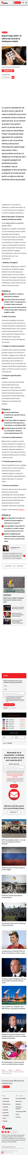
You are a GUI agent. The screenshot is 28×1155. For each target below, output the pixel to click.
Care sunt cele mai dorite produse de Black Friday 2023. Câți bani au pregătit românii (14, 309)
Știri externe (6, 1104)
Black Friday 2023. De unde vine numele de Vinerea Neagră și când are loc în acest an (13, 520)
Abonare (14, 786)
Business (6, 1112)
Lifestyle (5, 1110)
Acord (17, 1114)
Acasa (3, 1070)
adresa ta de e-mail (14, 764)
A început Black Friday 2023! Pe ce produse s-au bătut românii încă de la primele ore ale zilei (13, 528)
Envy (16, 1148)
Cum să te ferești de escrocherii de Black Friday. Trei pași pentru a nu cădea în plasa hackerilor (14, 302)
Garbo (12, 1148)
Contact (18, 1117)
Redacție (18, 1104)
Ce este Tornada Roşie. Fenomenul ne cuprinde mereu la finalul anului (13, 414)
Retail (18, 1148)
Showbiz (5, 1107)
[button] (23, 3)
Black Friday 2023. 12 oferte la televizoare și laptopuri (13, 295)
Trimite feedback (9, 704)
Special (5, 1121)
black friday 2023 (8, 565)
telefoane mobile (20, 565)
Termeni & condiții (21, 1111)
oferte (14, 565)
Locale (10, 1070)
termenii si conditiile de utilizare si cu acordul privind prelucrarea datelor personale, (15, 775)
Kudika (8, 1148)
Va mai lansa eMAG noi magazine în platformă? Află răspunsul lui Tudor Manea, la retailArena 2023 (14, 422)
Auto (4, 1118)
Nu (6, 689)
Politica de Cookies (19, 1107)
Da (6, 686)
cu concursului (14, 778)
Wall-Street (4, 1148)
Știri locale (6, 1101)
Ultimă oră (6, 1098)
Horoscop (6, 1115)
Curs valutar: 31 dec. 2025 (14, 715)
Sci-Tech (4, 32)
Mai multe (14, 812)
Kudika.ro (21, 509)
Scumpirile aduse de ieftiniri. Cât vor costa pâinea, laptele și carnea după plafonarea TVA (14, 430)
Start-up (22, 1148)
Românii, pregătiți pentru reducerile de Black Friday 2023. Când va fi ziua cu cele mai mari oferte (13, 537)
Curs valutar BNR (20, 1098)
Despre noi (19, 1101)
